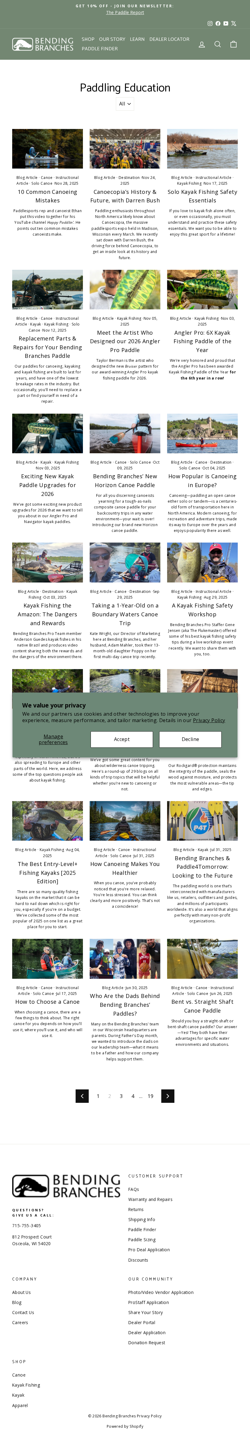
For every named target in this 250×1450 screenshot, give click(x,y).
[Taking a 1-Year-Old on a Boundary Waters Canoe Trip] (125, 562)
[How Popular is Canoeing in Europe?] (202, 433)
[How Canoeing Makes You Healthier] (125, 821)
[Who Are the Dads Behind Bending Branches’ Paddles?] (125, 958)
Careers (20, 1322)
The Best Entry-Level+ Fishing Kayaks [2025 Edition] (47, 872)
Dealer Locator (169, 39)
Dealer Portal (141, 1322)
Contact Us (23, 1312)
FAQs (133, 1189)
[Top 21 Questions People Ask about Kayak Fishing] (47, 689)
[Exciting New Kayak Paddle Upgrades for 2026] (47, 433)
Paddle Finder (100, 49)
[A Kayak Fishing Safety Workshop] (202, 562)
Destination (129, 177)
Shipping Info (141, 1219)
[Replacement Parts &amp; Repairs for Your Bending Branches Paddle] (47, 289)
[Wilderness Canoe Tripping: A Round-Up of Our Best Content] (125, 689)
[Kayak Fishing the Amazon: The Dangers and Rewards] (47, 562)
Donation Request (146, 1342)
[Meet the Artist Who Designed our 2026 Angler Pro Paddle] (125, 289)
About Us (21, 1292)
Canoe (47, 177)
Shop (88, 39)
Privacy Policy (209, 720)
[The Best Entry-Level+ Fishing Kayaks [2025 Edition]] (47, 821)
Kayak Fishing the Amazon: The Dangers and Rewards (47, 614)
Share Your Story (145, 1312)
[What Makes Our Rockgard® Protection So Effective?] (202, 689)
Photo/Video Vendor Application (161, 1292)
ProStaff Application (148, 1302)
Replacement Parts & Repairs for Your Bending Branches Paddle (47, 347)
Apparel (20, 1405)
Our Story (112, 39)
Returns (136, 1209)
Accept (122, 739)
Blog (17, 1302)
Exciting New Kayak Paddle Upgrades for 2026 (47, 484)
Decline (190, 739)
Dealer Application (147, 1332)
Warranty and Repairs (150, 1199)
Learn (137, 39)
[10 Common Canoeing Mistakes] (47, 149)
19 (150, 1096)
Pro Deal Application (149, 1249)
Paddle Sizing (141, 1239)
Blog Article (27, 177)
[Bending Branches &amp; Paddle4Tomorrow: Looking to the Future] (202, 821)
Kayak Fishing (189, 183)
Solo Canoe (41, 183)
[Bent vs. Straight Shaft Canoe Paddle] (202, 958)
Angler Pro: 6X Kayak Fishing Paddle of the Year (202, 341)
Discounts (138, 1260)
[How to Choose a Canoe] (47, 958)
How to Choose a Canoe (47, 1001)
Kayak (35, 324)
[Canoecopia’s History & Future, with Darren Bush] (125, 149)
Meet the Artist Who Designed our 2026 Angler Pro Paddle (125, 341)
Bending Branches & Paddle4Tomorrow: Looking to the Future (202, 866)
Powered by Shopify (125, 1426)
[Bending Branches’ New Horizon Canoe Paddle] (125, 433)
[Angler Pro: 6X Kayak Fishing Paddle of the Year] (202, 289)
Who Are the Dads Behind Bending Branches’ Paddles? (125, 1004)
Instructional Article (213, 177)
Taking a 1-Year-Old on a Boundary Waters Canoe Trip (125, 614)
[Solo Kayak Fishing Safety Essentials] (202, 149)
